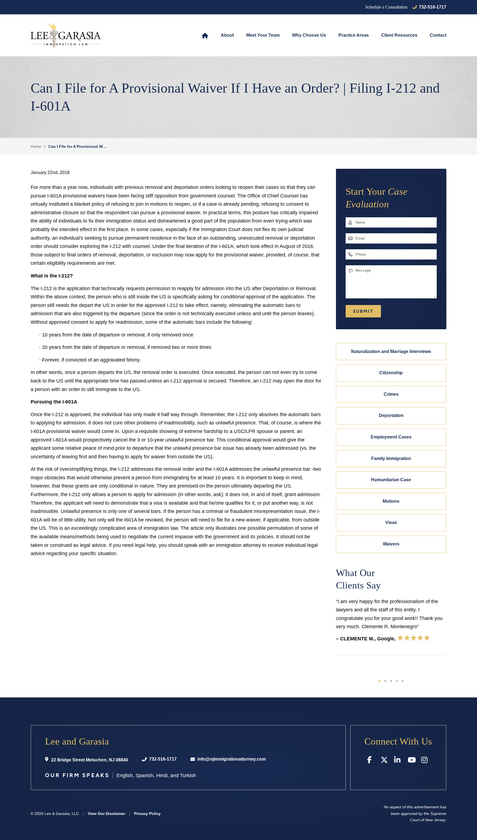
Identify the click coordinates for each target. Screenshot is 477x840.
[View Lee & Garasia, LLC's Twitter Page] (385, 761)
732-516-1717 (432, 7)
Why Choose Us (309, 35)
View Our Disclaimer (106, 813)
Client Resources (399, 35)
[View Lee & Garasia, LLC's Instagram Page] (425, 761)
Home (205, 35)
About (227, 35)
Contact (438, 35)
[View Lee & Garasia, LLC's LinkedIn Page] (398, 761)
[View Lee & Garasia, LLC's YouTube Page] (412, 761)
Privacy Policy (147, 813)
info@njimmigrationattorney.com (231, 759)
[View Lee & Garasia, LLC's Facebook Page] (371, 761)
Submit (363, 311)
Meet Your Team (263, 35)
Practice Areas (353, 35)
